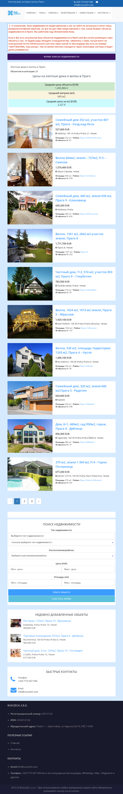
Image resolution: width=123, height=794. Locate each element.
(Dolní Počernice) (94, 137)
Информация (68, 13)
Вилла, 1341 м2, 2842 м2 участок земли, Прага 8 (79, 236)
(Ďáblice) (90, 442)
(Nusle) (90, 366)
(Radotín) (90, 404)
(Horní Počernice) (94, 480)
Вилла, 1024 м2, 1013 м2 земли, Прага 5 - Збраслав (84, 312)
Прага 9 (83, 137)
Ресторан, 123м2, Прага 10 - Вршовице (47, 620)
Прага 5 (83, 176)
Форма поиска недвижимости (61, 56)
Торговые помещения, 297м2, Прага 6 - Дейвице (53, 635)
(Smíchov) (91, 176)
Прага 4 (83, 366)
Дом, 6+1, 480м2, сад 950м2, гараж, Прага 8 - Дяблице (81, 426)
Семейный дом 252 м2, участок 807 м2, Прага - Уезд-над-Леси (82, 122)
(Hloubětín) (91, 290)
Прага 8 (84, 252)
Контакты (103, 13)
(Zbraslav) (92, 328)
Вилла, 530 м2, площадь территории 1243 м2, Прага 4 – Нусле (83, 350)
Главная (30, 13)
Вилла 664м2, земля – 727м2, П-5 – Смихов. (81, 160)
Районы (53, 13)
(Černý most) (92, 214)
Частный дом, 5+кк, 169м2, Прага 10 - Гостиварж (53, 650)
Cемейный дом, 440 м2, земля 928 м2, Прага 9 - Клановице (84, 198)
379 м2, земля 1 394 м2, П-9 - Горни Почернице (81, 464)
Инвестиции (87, 13)
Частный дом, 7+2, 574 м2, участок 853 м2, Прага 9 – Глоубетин (84, 274)
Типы (42, 13)
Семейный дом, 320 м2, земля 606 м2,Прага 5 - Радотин (81, 388)
